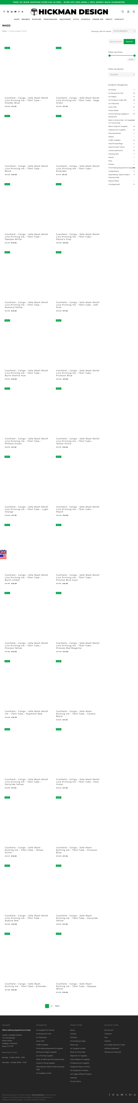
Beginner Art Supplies (78, 1056)
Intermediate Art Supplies (80, 1059)
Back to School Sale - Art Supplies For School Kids (121, 121)
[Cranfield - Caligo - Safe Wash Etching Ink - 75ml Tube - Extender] (26, 955)
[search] (122, 11)
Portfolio (73, 1037)
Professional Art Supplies (79, 1063)
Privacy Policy (75, 1081)
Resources (74, 1045)
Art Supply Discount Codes (114, 1045)
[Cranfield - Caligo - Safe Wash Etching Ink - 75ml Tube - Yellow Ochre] (26, 818)
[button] (15, 108)
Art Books (112, 90)
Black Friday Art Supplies (117, 126)
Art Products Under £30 (117, 100)
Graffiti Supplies (114, 140)
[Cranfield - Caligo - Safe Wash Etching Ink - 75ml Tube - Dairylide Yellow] (78, 886)
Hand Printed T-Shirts (116, 147)
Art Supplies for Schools (45, 1030)
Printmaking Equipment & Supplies (121, 168)
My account (108, 1030)
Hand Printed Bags (115, 144)
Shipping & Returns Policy (80, 1067)
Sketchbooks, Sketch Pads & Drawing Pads (119, 176)
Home (4, 31)
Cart (106, 1037)
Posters (111, 164)
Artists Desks (113, 110)
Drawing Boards (114, 133)
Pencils (111, 157)
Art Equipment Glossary (79, 1070)
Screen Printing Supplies (45, 1063)
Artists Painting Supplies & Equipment (118, 115)
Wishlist (107, 1041)
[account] (128, 11)
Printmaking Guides (77, 1041)
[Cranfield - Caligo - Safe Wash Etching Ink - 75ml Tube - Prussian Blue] (78, 818)
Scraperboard (113, 171)
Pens (110, 161)
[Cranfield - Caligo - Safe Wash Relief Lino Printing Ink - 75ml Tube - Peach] (78, 478)
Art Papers (112, 97)
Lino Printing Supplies (44, 1056)
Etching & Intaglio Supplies (46, 1052)
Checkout (108, 1034)
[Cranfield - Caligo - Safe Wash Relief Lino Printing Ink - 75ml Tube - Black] (26, 137)
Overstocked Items (115, 150)
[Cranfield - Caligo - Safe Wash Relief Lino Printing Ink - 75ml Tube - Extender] (78, 137)
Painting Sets (113, 154)
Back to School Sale (77, 1052)
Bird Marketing (38, 1095)
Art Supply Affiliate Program (81, 1074)
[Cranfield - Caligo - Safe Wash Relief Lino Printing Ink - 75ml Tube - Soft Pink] (78, 273)
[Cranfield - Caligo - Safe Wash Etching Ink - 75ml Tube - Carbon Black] (78, 682)
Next (57, 1006)
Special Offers (113, 181)
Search (129, 42)
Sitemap (73, 1078)
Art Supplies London (44, 1073)
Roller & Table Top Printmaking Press (50, 1059)
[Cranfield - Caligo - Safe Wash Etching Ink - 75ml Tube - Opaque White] (78, 955)
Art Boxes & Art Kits (115, 93)
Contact (73, 1034)
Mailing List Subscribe (112, 1052)
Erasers (111, 137)
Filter (131, 59)
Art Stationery (113, 103)
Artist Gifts (112, 107)
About (72, 1030)
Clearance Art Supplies (116, 130)
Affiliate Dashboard (111, 1048)
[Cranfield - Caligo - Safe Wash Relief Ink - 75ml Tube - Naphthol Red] (26, 682)
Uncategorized (114, 184)
